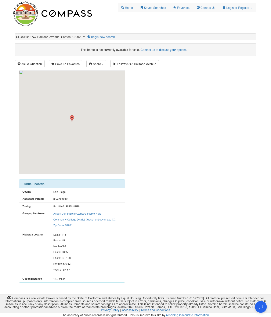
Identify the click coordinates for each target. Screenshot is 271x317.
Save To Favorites (67, 64)
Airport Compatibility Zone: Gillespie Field (77, 213)
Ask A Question (31, 64)
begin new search (103, 37)
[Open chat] (261, 307)
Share (97, 64)
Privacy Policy (110, 310)
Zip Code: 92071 (63, 225)
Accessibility (130, 310)
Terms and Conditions (155, 310)
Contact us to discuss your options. (164, 50)
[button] (237, 7)
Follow (136, 64)
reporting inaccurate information (187, 315)
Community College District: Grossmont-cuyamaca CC (84, 219)
